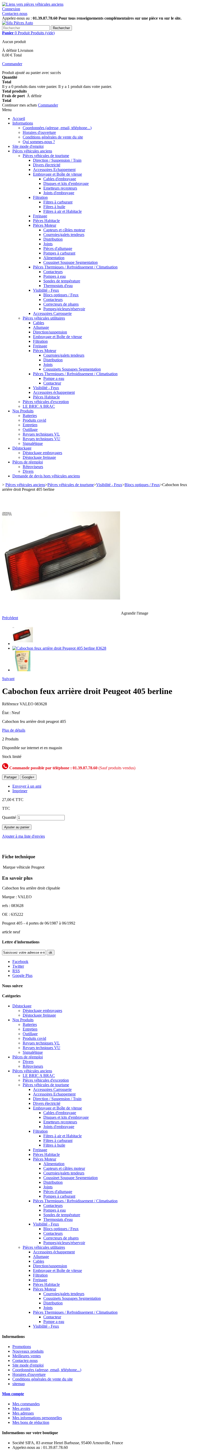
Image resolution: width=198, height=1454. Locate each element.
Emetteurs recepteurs (60, 188)
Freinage (40, 216)
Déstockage (21, 448)
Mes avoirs (21, 1408)
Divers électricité (46, 165)
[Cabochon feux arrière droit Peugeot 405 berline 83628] (22, 643)
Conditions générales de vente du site (53, 137)
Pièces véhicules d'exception (46, 401)
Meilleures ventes (26, 1356)
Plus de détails (13, 730)
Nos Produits (23, 411)
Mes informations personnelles (37, 1418)
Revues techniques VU (41, 439)
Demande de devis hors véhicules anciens (46, 476)
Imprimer (19, 791)
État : (7, 712)
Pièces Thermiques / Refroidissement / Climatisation (75, 267)
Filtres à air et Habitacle (62, 211)
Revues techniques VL (41, 434)
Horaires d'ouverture (39, 132)
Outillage (30, 429)
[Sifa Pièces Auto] (17, 23)
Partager (10, 777)
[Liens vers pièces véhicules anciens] (32, 4)
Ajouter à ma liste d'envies (23, 836)
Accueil (18, 118)
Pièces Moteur (44, 225)
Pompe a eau (53, 378)
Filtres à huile (54, 207)
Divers (28, 471)
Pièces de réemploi (27, 462)
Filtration (40, 197)
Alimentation (53, 258)
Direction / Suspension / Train (57, 160)
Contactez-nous (14, 13)
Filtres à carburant (57, 202)
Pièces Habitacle (46, 220)
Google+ (28, 777)
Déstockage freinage (39, 457)
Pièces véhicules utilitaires (44, 318)
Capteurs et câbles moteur (64, 230)
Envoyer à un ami (26, 786)
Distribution (53, 239)
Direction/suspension (50, 332)
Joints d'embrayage (58, 193)
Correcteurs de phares (61, 304)
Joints (48, 244)
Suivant (8, 678)
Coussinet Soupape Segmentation (70, 262)
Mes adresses (23, 1413)
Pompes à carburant (59, 253)
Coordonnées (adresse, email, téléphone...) (57, 128)
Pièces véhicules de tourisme (46, 155)
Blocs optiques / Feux (61, 295)
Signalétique (33, 443)
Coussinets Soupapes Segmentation (72, 369)
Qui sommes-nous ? (39, 142)
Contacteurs (53, 271)
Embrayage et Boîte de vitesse (57, 174)
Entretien (30, 425)
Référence (11, 704)
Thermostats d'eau (58, 285)
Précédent (10, 618)
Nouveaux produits (28, 1351)
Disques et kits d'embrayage (66, 183)
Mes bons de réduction (30, 1422)
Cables (38, 323)
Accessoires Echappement (54, 169)
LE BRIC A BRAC (39, 406)
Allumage (41, 327)
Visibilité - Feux (46, 290)
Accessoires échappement (54, 392)
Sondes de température (61, 281)
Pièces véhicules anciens (32, 151)
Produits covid (34, 420)
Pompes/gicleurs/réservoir (64, 309)
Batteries (30, 415)
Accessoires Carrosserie (52, 313)
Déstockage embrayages (42, 453)
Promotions (21, 1346)
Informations (22, 123)
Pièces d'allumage (57, 248)
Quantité (9, 817)
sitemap (18, 1384)
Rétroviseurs (33, 466)
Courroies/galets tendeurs (63, 234)
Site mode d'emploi (28, 146)
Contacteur (52, 383)
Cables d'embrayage (59, 179)
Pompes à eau (54, 276)
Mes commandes (26, 1404)
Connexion (11, 9)
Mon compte (13, 1394)
